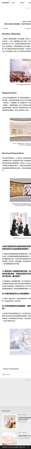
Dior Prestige (5, 368)
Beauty (24, 21)
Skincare (25, 415)
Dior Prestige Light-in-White (15, 368)
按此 (21, 447)
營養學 (26, 438)
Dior (19, 422)
